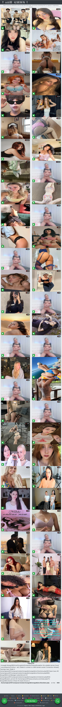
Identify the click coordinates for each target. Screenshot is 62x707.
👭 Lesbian (37, 698)
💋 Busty (30, 698)
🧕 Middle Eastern (34, 695)
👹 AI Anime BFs (18, 702)
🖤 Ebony (12, 695)
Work (30, 705)
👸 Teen (49, 695)
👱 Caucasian (25, 695)
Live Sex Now (31, 701)
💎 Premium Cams (19, 700)
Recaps (33, 705)
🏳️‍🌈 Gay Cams (57, 698)
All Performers (39, 705)
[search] (57, 701)
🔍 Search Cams (44, 702)
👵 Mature (43, 695)
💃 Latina (18, 695)
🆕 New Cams (48, 698)
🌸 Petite (24, 698)
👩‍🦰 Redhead (12, 698)
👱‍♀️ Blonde (55, 695)
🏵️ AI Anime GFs (45, 700)
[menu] (4, 701)
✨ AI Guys (53, 700)
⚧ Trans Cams (9, 700)
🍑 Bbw (19, 698)
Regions (26, 705)
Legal (43, 705)
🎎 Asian (6, 695)
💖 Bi (42, 698)
